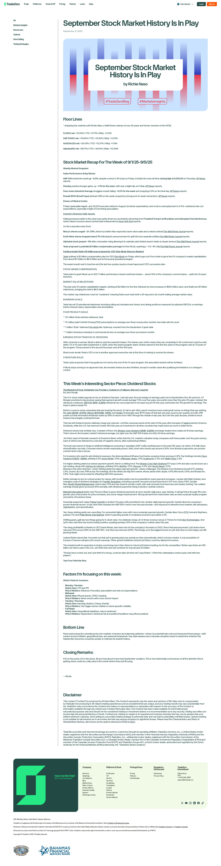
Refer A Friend (87, 785)
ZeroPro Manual (111, 797)
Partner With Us (87, 788)
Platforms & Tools (113, 767)
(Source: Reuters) (135, 251)
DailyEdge (86, 776)
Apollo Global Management (81, 484)
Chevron (137, 466)
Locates (109, 788)
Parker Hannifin (97, 502)
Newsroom (18, 30)
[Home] (12, 4)
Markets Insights (20, 25)
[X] (182, 803)
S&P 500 (88, 402)
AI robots (94, 327)
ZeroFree (109, 781)
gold (69, 412)
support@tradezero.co (185, 780)
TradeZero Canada (181, 827)
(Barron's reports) (139, 389)
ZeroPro (109, 778)
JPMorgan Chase (128, 458)
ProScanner (110, 773)
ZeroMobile (110, 783)
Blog (84, 781)
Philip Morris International (91, 514)
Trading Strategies (21, 44)
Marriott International (73, 491)
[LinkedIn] (194, 803)
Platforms (37, 4)
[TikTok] (202, 803)
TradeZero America (165, 827)
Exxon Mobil (108, 458)
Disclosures (158, 773)
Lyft (79, 519)
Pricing (62, 4)
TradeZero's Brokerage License (118, 823)
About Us (85, 773)
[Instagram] (190, 803)
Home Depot (158, 466)
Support (85, 793)
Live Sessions (87, 778)
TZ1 (107, 776)
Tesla (65, 256)
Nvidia (119, 412)
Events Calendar (112, 793)
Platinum (133, 776)
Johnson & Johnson (94, 466)
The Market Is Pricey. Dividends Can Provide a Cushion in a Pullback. (96, 389)
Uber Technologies (190, 519)
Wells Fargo (170, 458)
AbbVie (122, 466)
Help (91, 4)
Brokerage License (88, 795)
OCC (132, 721)
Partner (72, 4)
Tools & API (50, 4)
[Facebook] (198, 803)
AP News (200, 178)
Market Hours (87, 783)
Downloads (110, 795)
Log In (201, 4)
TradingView (110, 785)
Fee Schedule (134, 778)
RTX (186, 512)
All (14, 20)
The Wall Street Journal (174, 231)
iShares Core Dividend (129, 430)
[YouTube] (186, 803)
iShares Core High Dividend (153, 463)
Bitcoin (90, 412)
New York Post (126, 221)
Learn (82, 4)
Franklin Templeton (112, 481)
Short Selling (18, 39)
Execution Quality (88, 790)
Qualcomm (148, 458)
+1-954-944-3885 (184, 777)
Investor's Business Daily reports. (79, 213)
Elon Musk (119, 256)
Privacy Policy (159, 776)
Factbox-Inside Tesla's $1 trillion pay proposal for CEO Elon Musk (94, 251)
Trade (26, 4)
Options (16, 35)
